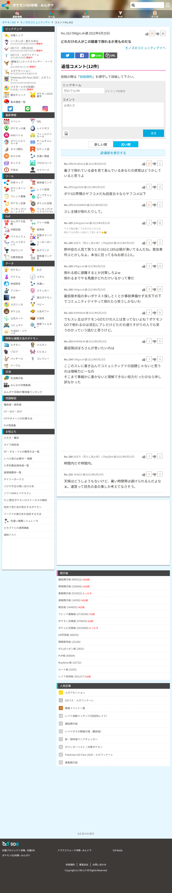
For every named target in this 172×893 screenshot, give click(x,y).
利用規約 (70, 864)
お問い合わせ (99, 864)
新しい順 (100, 144)
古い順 (125, 144)
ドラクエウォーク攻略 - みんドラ (74, 850)
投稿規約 (86, 76)
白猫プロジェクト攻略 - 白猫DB (18, 850)
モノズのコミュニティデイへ (145, 48)
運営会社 (83, 864)
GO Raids (117, 850)
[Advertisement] (113, 419)
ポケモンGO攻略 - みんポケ (33, 5)
